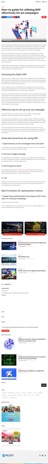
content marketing (13, 397)
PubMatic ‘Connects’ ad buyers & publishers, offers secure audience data (32, 340)
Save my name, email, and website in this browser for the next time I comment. (20, 327)
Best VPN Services (24, 257)
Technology (4, 395)
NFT (29, 395)
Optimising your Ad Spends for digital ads (31, 371)
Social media (30, 392)
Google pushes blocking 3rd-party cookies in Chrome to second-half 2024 (32, 357)
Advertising (4, 392)
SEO (35, 392)
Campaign (18, 392)
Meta (32, 395)
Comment (4, 295)
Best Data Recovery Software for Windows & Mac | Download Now (32, 243)
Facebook (24, 392)
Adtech (8, 334)
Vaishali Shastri (23, 272)
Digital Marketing (11, 392)
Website (3, 321)
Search (3, 382)
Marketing (20, 395)
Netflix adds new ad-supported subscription (32, 270)
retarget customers (22, 169)
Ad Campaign (40, 392)
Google (25, 395)
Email (3, 316)
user (20, 372)
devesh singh (22, 246)
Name (3, 311)
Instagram (37, 395)
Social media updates (12, 395)
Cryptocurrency (5, 397)
